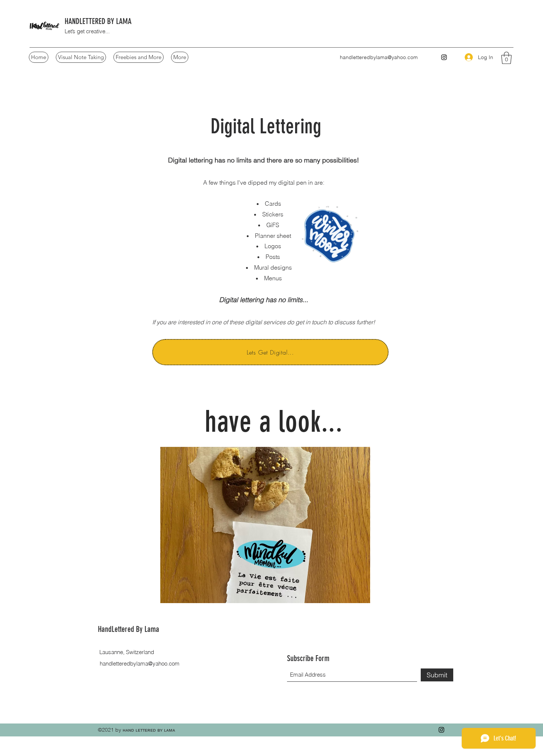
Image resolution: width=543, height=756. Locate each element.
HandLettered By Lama (130, 629)
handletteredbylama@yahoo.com (379, 57)
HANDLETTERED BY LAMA (100, 21)
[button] (506, 58)
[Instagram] (441, 729)
